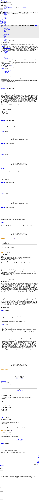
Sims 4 (3, 32)
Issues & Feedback (6, 56)
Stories (5, 16)
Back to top (2, 465)
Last (38, 462)
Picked (5, 11)
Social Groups (6, 51)
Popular (5, 22)
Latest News (6, 55)
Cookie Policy (15, 480)
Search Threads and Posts (8, 65)
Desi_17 (2, 168)
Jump (38, 463)
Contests (5, 17)
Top (1, 480)
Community (3, 46)
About (5, 57)
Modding (5, 12)
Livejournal (17, 391)
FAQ (4, 59)
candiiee (2, 310)
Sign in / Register (3, 0)
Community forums (7, 15)
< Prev (38, 455)
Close (1, 470)
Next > (38, 461)
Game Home (6, 6)
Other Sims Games (6, 49)
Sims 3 (3, 19)
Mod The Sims (5, 1)
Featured (5, 10)
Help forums (6, 28)
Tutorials (5, 13)
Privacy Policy (9, 480)
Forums (22, 378)
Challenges (5, 18)
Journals (5, 53)
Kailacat (2, 107)
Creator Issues (6, 72)
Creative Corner (6, 50)
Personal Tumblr (20, 390)
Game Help (5, 14)
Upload (3, 68)
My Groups (5, 52)
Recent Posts (6, 47)
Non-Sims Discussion (7, 48)
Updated (5, 9)
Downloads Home (6, 7)
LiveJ (17, 378)
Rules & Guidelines (7, 58)
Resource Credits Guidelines (8, 70)
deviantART (21, 391)
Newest (5, 8)
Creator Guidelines (6, 69)
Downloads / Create (7, 4)
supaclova (3, 88)
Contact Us (5, 480)
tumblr (19, 85)
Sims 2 (3, 5)
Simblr (17, 390)
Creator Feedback (6, 71)
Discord (5, 54)
